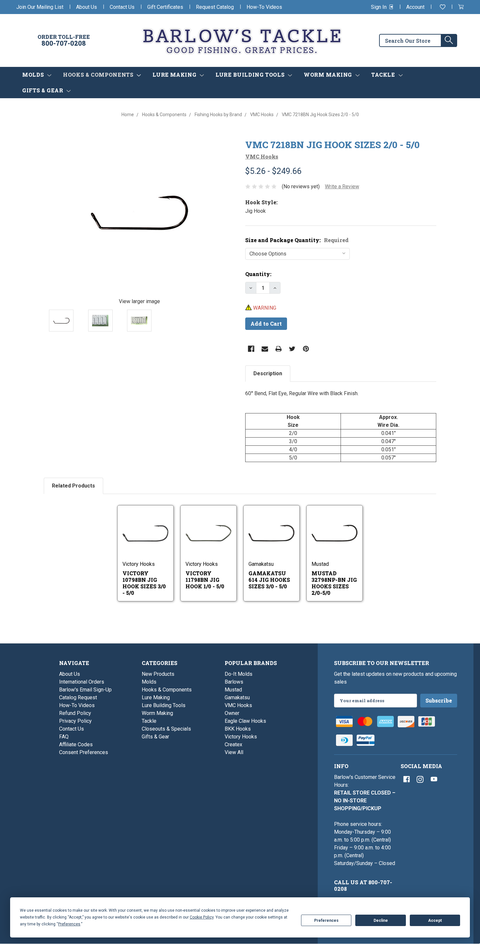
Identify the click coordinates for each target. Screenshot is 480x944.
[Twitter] (292, 349)
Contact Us (122, 7)
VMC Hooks (238, 705)
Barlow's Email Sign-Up (85, 690)
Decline (381, 920)
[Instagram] (420, 779)
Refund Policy (75, 713)
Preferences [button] (69, 924)
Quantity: (258, 274)
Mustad (233, 690)
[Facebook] (251, 349)
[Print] (278, 349)
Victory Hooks (241, 737)
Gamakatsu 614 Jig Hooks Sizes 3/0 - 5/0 (269, 580)
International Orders (81, 682)
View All (234, 752)
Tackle (383, 74)
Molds (33, 74)
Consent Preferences (83, 752)
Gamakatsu (237, 697)
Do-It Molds (238, 674)
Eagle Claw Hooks (245, 721)
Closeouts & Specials (166, 729)
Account (415, 7)
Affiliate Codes (76, 744)
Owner (232, 713)
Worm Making (329, 74)
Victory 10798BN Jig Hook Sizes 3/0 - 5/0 (144, 583)
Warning (264, 308)
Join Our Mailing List (39, 7)
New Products (158, 674)
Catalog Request (78, 697)
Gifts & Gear (43, 90)
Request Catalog (215, 7)
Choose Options (152, 541)
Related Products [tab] (73, 486)
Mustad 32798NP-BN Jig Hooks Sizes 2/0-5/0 (334, 583)
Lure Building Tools (251, 74)
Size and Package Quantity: (297, 240)
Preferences (326, 920)
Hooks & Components (99, 74)
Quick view (146, 525)
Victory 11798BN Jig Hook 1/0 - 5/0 (204, 580)
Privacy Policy (75, 721)
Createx (233, 744)
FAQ (64, 737)
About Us (86, 7)
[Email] (265, 349)
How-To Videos (264, 7)
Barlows (234, 682)
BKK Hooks (238, 729)
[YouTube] (434, 779)
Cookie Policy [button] (202, 917)
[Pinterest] (306, 349)
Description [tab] (267, 373)
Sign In (379, 7)
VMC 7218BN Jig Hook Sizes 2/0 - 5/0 (332, 144)
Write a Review (342, 186)
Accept (435, 920)
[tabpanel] (340, 426)
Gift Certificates (165, 7)
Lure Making (175, 74)
